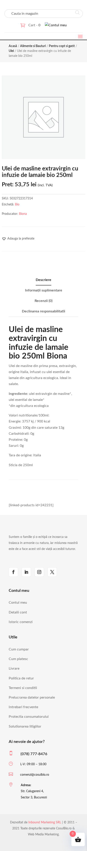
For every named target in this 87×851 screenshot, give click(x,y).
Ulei (11, 51)
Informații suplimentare (43, 290)
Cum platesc (18, 659)
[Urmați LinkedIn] (26, 572)
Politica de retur (21, 678)
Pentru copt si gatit (62, 46)
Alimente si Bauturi (33, 46)
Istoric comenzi (21, 622)
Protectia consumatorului (29, 716)
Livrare (14, 668)
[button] (18, 239)
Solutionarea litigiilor (25, 726)
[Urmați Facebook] (13, 572)
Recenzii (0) (43, 301)
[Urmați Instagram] (39, 572)
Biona (23, 213)
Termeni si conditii (23, 688)
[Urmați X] (52, 572)
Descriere (43, 280)
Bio (17, 204)
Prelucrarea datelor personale (32, 697)
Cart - (34, 25)
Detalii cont (18, 612)
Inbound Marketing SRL (44, 822)
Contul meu (18, 602)
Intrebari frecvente (23, 707)
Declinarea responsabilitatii (43, 311)
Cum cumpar (19, 649)
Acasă (13, 46)
